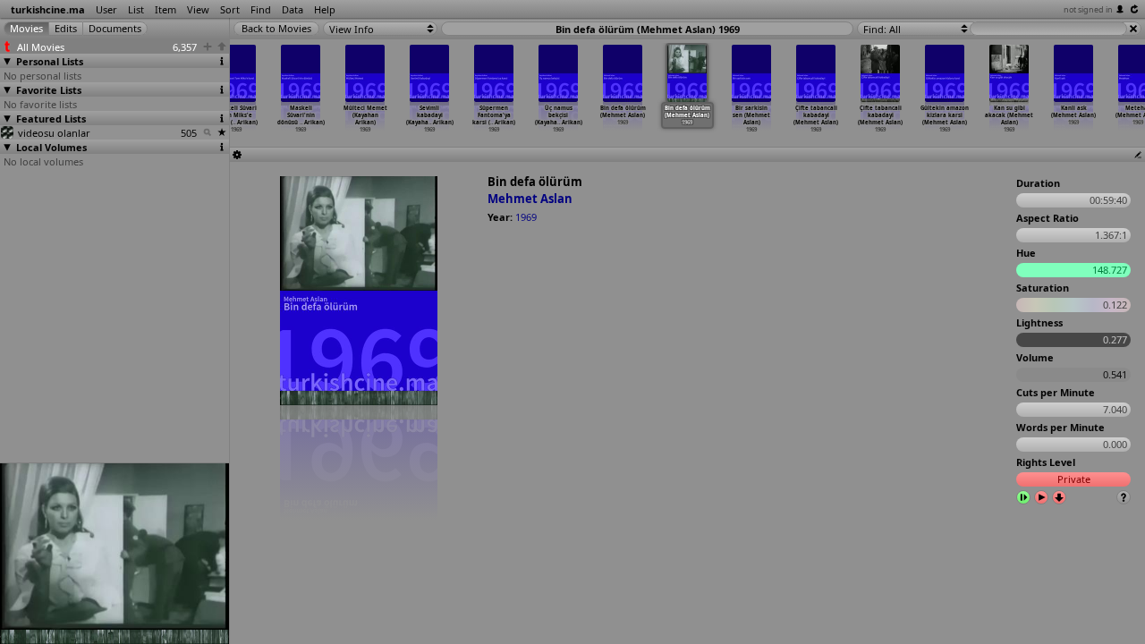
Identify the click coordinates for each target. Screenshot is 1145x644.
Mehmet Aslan (530, 199)
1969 (526, 217)
